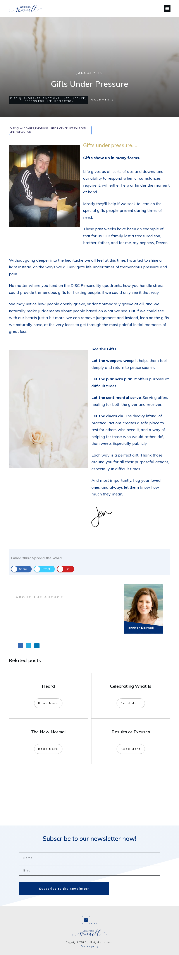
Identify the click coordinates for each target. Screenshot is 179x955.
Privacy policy (89, 946)
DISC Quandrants (25, 98)
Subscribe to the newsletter (64, 888)
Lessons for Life (37, 101)
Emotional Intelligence (64, 98)
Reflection (64, 101)
